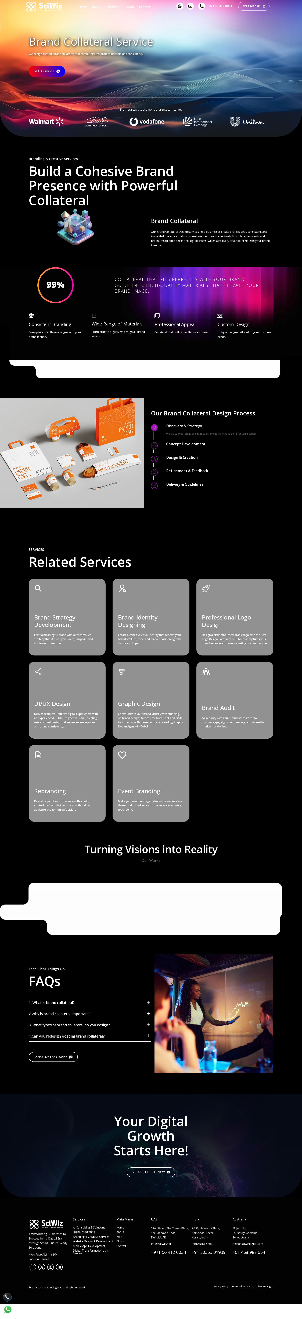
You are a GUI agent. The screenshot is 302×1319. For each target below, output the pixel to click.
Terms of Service (241, 1286)
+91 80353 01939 (208, 1252)
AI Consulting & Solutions (89, 1227)
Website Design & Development (93, 1241)
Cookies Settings (263, 1286)
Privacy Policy (221, 1286)
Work (130, 7)
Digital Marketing (84, 1232)
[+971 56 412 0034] (201, 6)
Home (83, 7)
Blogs (120, 1241)
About (96, 7)
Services (111, 7)
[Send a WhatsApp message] (8, 1313)
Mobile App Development (89, 1246)
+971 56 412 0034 (219, 6)
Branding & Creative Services (91, 1237)
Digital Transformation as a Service (90, 1252)
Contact (144, 7)
